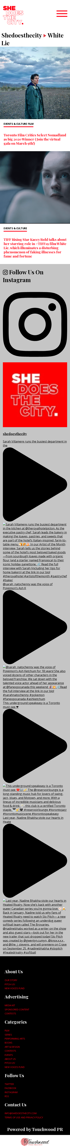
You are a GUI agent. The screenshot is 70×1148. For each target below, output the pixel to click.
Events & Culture (15, 123)
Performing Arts (15, 1038)
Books (8, 1042)
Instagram (11, 1092)
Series (8, 1034)
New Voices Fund (15, 988)
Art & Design (12, 1046)
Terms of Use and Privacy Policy (24, 1117)
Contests (10, 1013)
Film (30, 123)
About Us (10, 1059)
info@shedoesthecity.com (21, 1113)
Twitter (9, 1084)
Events (9, 1055)
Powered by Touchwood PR (35, 1129)
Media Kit (10, 1005)
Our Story (11, 980)
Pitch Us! (10, 984)
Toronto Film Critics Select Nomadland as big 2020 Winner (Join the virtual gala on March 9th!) (35, 139)
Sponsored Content (17, 1009)
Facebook (10, 1088)
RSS (7, 1096)
